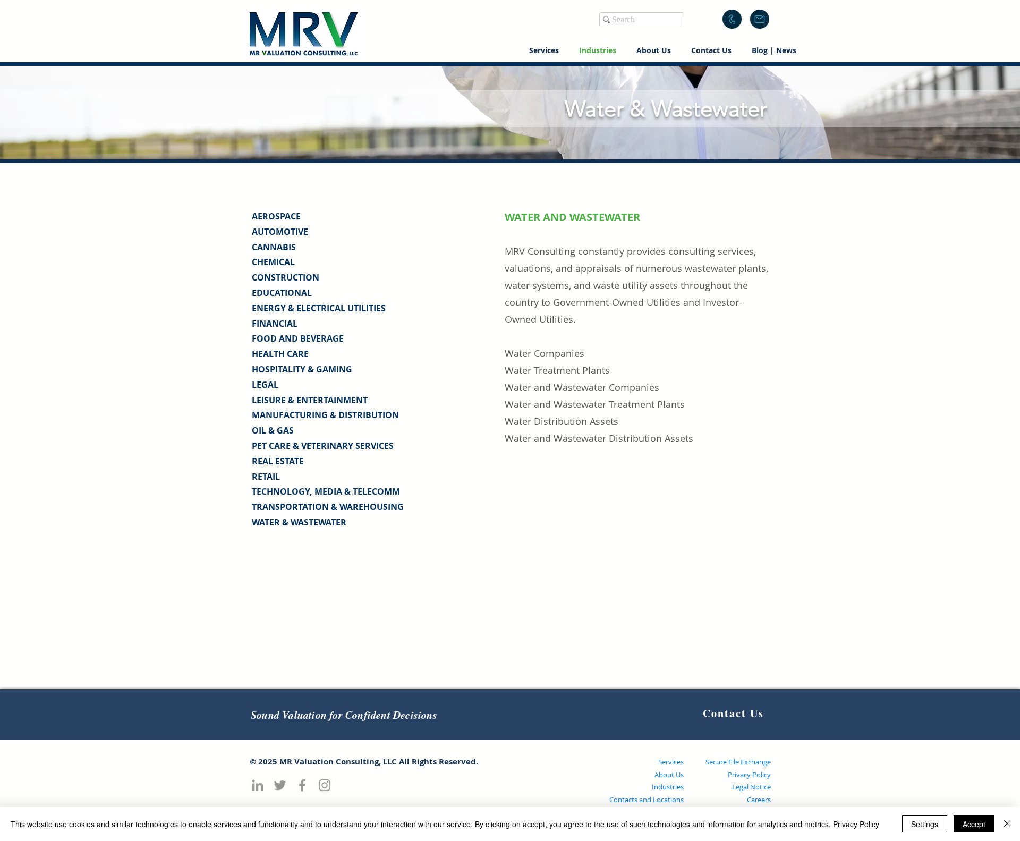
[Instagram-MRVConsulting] (325, 785)
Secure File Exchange (738, 762)
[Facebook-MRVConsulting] (302, 785)
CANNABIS (274, 247)
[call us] (732, 19)
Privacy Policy (749, 774)
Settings (924, 824)
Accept (974, 824)
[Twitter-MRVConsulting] (280, 785)
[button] (759, 19)
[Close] (1007, 823)
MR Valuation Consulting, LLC (338, 761)
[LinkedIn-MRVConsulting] (258, 785)
